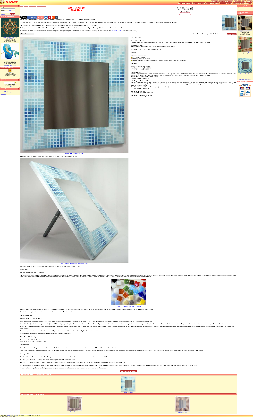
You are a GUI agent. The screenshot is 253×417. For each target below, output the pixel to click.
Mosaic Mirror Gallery (226, 3)
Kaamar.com (11, 1)
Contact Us (249, 3)
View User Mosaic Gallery (10, 77)
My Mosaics (215, 1)
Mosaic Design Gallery (199, 3)
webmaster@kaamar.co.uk (12, 415)
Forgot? (10, 10)
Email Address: (4, 7)
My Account (229, 1)
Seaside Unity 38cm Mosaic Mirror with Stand (74, 263)
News (235, 1)
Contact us (3, 94)
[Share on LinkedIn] (46, 17)
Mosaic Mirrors (32, 6)
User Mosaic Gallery (239, 3)
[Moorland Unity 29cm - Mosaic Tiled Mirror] (182, 411)
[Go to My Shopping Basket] (252, 6)
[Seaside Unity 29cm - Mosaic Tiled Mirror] (128, 391)
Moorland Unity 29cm (182, 412)
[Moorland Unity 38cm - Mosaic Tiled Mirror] (74, 410)
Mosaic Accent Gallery (212, 3)
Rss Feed (249, 1)
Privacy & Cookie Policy (6, 91)
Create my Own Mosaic (185, 3)
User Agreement (4, 90)
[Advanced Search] (19, 80)
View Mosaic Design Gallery (10, 65)
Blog (243, 1)
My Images (222, 1)
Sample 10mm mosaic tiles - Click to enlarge (128, 306)
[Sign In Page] (19, 6)
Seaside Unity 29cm (128, 392)
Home (21, 6)
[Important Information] (19, 89)
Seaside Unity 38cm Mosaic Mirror (74, 153)
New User (3, 14)
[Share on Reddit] (53, 17)
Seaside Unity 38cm (41, 6)
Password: (3, 10)
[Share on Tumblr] (56, 17)
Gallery (26, 6)
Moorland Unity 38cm (74, 411)
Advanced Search (10, 86)
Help (239, 1)
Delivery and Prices (116, 30)
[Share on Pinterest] (49, 17)
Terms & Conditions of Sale (7, 92)
